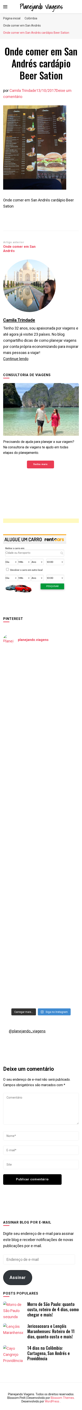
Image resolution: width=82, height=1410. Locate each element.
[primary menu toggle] (5, 6)
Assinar (17, 1277)
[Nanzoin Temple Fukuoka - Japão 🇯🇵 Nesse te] (41, 894)
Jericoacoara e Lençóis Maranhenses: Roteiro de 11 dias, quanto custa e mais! (51, 1331)
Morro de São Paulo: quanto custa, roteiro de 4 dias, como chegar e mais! (53, 1309)
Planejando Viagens (41, 6)
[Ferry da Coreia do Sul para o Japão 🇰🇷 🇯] (41, 760)
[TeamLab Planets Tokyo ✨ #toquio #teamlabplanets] (41, 849)
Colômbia (31, 18)
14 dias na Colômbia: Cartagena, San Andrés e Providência (48, 1353)
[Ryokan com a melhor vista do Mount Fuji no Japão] (41, 805)
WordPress (52, 1401)
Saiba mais (40, 464)
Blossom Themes (62, 1397)
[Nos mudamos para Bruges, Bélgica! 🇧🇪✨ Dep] (41, 716)
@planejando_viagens (27, 1031)
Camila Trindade (22, 90)
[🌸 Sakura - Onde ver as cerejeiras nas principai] (41, 671)
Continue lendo (15, 359)
